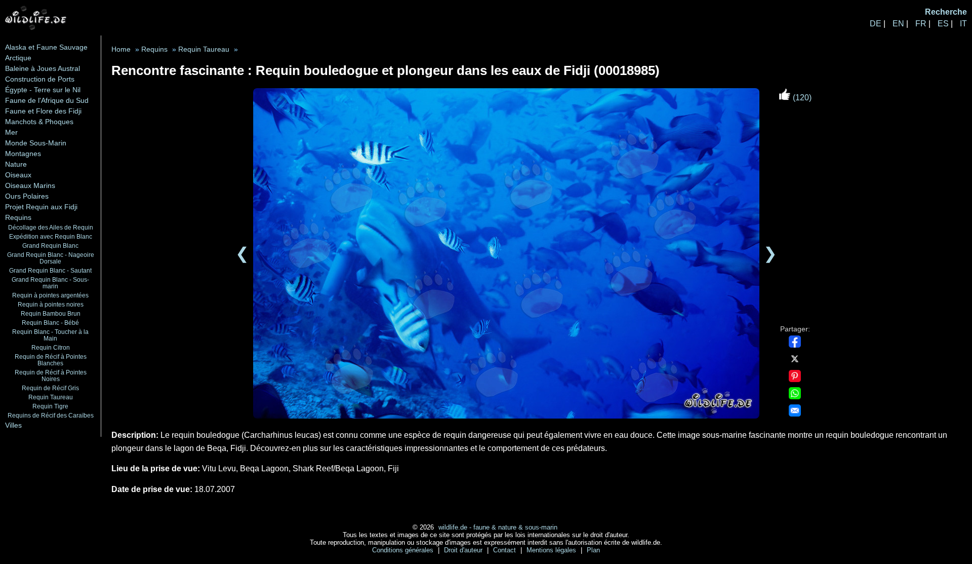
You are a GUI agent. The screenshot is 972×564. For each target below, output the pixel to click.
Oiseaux (18, 175)
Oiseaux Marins (30, 185)
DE (875, 23)
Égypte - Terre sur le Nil (42, 90)
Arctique (18, 58)
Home (121, 49)
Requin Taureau (50, 397)
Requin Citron (50, 347)
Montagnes (23, 153)
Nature (16, 164)
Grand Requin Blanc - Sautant (50, 270)
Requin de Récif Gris (50, 388)
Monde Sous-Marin (35, 143)
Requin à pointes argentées (50, 295)
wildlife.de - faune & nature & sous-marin (497, 527)
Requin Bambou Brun (50, 313)
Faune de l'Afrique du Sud (47, 100)
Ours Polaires (27, 196)
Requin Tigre (50, 406)
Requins (18, 217)
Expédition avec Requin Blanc (50, 236)
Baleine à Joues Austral (42, 68)
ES (943, 23)
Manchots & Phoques (39, 122)
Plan (593, 550)
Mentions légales (552, 550)
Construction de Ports (39, 79)
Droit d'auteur (464, 550)
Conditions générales (403, 550)
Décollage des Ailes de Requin (50, 227)
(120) (801, 97)
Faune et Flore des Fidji (43, 111)
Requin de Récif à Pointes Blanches (51, 359)
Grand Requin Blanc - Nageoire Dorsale (50, 258)
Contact (505, 550)
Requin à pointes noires (51, 304)
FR (920, 23)
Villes (13, 425)
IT (963, 23)
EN (898, 23)
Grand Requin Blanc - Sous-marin (50, 282)
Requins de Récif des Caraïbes (51, 415)
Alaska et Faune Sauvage (46, 47)
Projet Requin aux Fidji (41, 207)
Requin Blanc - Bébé (50, 322)
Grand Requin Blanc (50, 245)
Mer (11, 132)
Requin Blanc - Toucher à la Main (50, 335)
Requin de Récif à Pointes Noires (51, 375)
